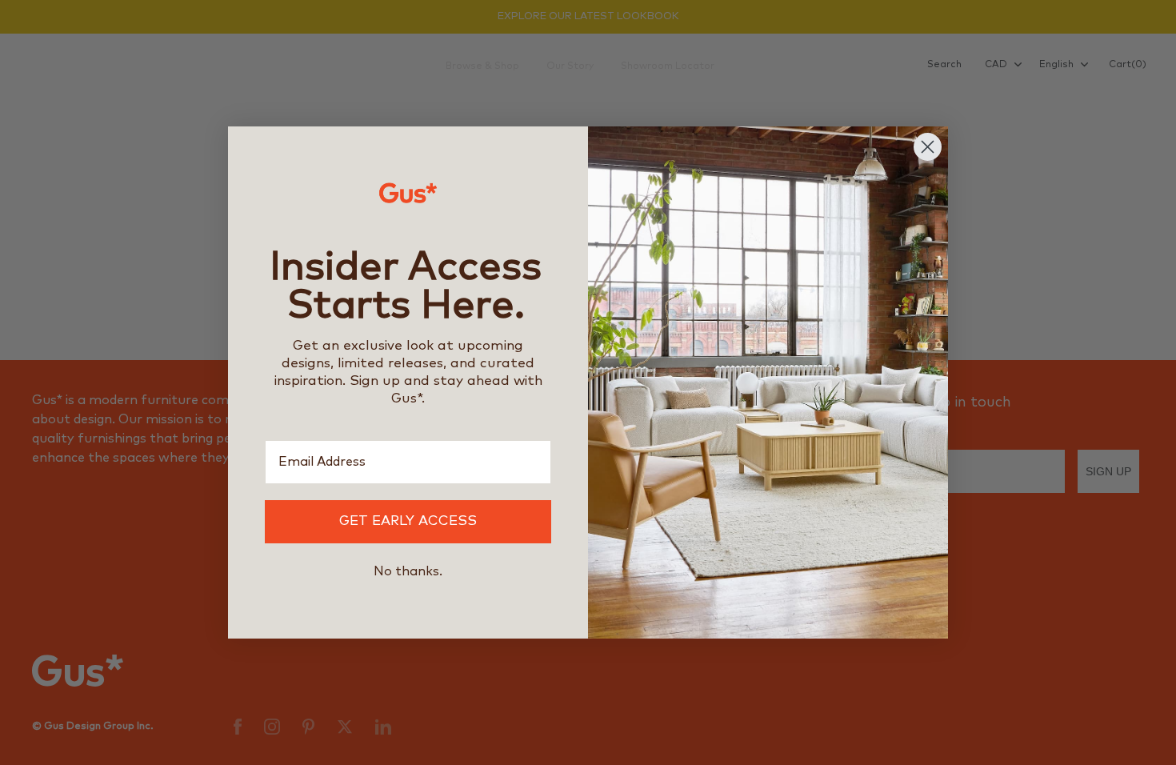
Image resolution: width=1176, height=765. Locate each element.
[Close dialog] (928, 147)
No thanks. (408, 571)
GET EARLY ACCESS (408, 521)
